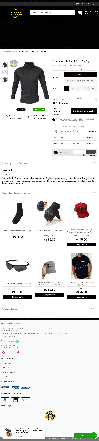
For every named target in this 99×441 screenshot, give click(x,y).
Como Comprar (7, 376)
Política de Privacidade (9, 368)
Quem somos (6, 364)
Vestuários (6, 51)
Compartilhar (39, 110)
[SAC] (93, 435)
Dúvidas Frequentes (8, 372)
